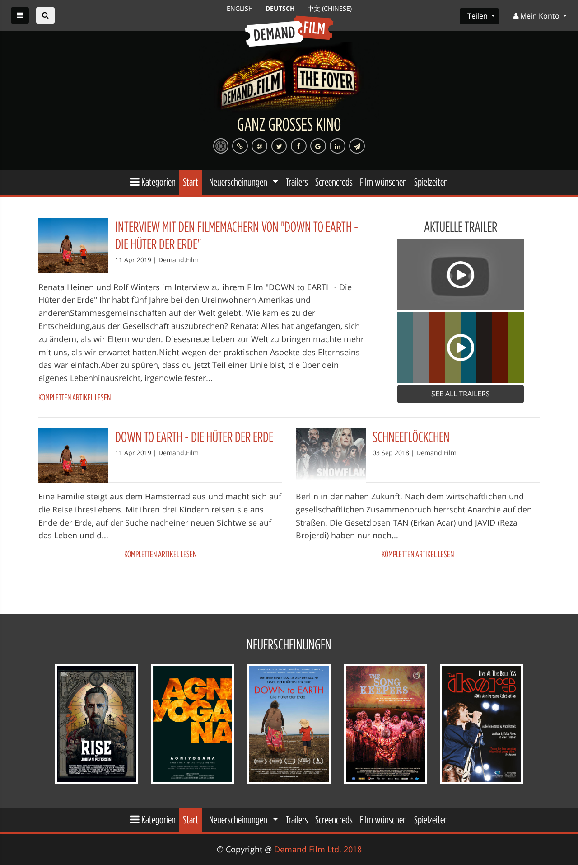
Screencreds (334, 182)
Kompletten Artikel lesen (74, 397)
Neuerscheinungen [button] (239, 182)
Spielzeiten (431, 182)
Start (190, 182)
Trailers (297, 182)
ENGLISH (241, 8)
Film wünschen (383, 182)
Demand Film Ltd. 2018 (318, 849)
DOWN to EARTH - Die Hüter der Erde (194, 436)
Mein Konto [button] (539, 16)
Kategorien (158, 182)
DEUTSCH (281, 8)
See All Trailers (460, 394)
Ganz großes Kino (289, 124)
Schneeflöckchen (411, 436)
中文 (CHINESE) (330, 8)
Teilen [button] (478, 16)
